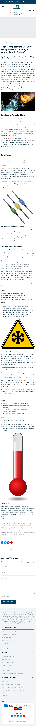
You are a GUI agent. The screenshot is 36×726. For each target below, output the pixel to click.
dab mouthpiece (18, 530)
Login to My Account (9, 634)
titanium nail (4, 534)
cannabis (29, 525)
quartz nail (32, 532)
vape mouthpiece (17, 534)
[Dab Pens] (18, 207)
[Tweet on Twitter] (5, 542)
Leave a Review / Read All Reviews (13, 687)
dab (25, 527)
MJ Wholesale (7, 613)
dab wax (31, 530)
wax (24, 534)
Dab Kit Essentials (8, 530)
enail (8, 532)
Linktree (5, 693)
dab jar (29, 527)
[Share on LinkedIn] (8, 542)
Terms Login (7, 637)
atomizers (8, 523)
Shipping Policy (7, 668)
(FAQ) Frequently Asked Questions (13, 690)
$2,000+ (23, 13)
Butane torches (16, 523)
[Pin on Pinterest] (11, 542)
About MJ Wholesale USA (10, 656)
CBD (2, 527)
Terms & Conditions (9, 649)
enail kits (12, 532)
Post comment (8, 601)
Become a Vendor (8, 640)
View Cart (6, 643)
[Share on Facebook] (2, 542)
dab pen (25, 530)
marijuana (18, 532)
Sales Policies (7, 671)
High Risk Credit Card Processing (13, 673)
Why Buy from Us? (8, 662)
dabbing (3, 532)
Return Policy (7, 665)
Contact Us (6, 659)
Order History (7, 646)
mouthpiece (25, 532)
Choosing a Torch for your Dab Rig (14, 527)
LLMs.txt (5, 681)
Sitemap (5, 695)
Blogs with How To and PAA (11, 684)
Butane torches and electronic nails (17, 525)
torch (10, 534)
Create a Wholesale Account (11, 632)
